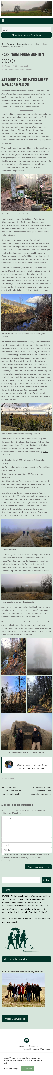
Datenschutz (33, 1046)
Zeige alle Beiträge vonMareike (32, 768)
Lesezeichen (9, 779)
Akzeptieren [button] (27, 1069)
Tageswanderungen (24, 44)
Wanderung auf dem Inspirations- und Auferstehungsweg (41, 791)
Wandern (10, 44)
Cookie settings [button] (11, 1069)
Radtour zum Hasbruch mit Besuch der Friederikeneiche (11, 791)
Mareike (7, 66)
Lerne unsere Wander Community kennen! (22, 972)
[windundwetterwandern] (26, 1040)
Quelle (45, 452)
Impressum (22, 1046)
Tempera (36, 1049)
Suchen (46, 880)
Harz (37, 44)
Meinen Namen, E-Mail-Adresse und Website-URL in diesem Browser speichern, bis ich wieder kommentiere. (25, 857)
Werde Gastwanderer (15, 1019)
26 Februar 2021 (21, 66)
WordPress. (45, 1049)
